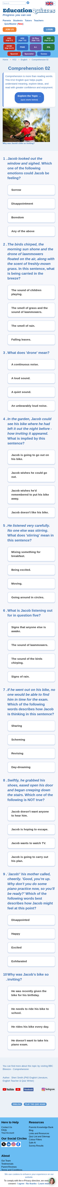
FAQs (4, 1130)
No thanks (31, 1183)
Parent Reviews (9, 1167)
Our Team (6, 1161)
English (24, 59)
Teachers (38, 20)
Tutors (28, 20)
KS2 (14, 59)
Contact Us (6, 1127)
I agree (20, 1183)
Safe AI (32, 1143)
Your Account (7, 1133)
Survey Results (36, 1146)
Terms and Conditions (11, 1170)
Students (18, 20)
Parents (7, 20)
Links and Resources (39, 1133)
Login (49, 29)
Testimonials (7, 1164)
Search (28, 2)
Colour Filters (35, 1139)
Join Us (9, 29)
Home (5, 59)
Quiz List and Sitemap (39, 1136)
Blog (31, 1130)
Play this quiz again (35, 1104)
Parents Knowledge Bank (41, 1127)
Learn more (44, 1183)
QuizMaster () (13, 24)
